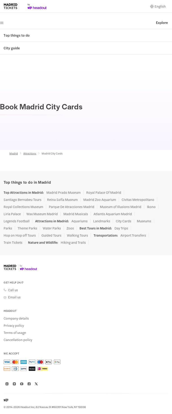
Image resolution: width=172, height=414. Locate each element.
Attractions (29, 153)
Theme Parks (27, 228)
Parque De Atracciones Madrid (71, 206)
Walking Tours (77, 235)
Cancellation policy (18, 339)
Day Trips (121, 228)
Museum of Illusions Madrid (120, 206)
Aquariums (79, 221)
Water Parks (52, 228)
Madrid (13, 153)
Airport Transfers (133, 235)
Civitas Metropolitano (138, 199)
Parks (8, 228)
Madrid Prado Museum (63, 192)
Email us (14, 297)
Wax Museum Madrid (42, 214)
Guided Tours (51, 235)
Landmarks (101, 221)
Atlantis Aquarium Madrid (113, 214)
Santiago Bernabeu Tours (22, 199)
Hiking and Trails (73, 242)
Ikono (151, 206)
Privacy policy (14, 325)
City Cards (123, 221)
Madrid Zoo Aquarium (99, 199)
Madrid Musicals (75, 214)
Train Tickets (13, 242)
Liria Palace (12, 214)
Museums (144, 221)
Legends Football (17, 221)
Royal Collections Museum (23, 206)
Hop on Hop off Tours (20, 235)
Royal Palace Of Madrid (103, 192)
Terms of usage (15, 332)
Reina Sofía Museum (62, 199)
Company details (16, 318)
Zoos (70, 228)
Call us (13, 290)
